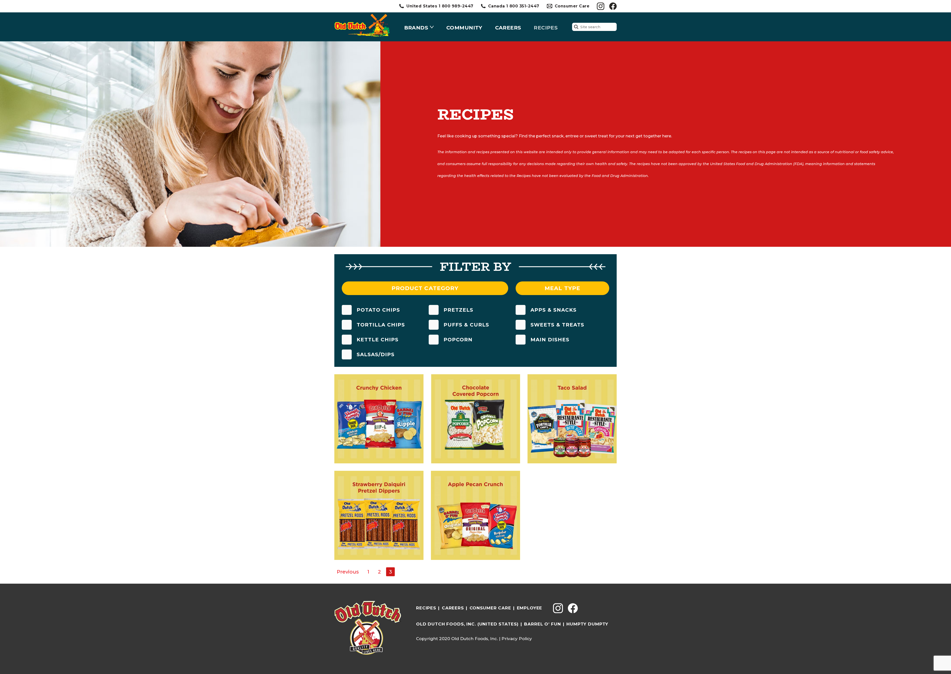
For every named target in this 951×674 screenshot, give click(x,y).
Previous (348, 572)
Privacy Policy (517, 638)
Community (464, 28)
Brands (416, 28)
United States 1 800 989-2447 (439, 6)
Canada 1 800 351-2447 (513, 6)
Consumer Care (572, 6)
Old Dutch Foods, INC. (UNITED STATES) (467, 624)
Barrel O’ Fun (542, 624)
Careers (508, 28)
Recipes (546, 28)
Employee (529, 607)
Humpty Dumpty (587, 624)
